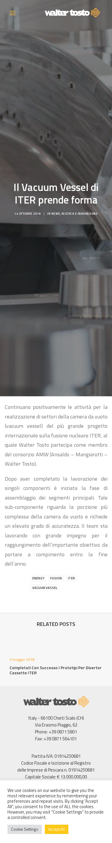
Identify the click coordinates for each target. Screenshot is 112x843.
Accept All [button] (56, 829)
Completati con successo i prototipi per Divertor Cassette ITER (56, 670)
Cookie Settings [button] (24, 829)
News (55, 213)
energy (38, 578)
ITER (71, 578)
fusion (56, 578)
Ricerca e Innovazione (80, 213)
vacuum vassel (44, 587)
